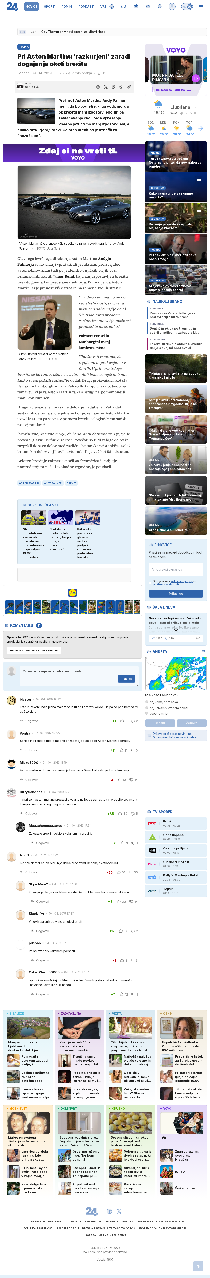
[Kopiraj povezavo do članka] (129, 87)
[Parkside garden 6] (46, 607)
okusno (118, 1108)
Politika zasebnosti (39, 1228)
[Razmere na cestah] (148, 6)
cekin (167, 1013)
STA (27, 86)
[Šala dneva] (197, 638)
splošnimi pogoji (182, 581)
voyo (167, 1108)
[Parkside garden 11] (92, 607)
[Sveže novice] (22, 32)
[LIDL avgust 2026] (72, 592)
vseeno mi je (159, 714)
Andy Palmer (53, 483)
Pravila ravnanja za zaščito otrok (108, 1228)
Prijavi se (126, 678)
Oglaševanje (35, 1221)
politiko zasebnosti (166, 584)
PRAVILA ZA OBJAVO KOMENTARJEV (34, 650)
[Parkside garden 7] (55, 607)
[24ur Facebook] (109, 1211)
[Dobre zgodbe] (112, 6)
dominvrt (69, 1108)
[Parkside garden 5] (37, 607)
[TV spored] (136, 6)
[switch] (187, 6)
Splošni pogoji (68, 1228)
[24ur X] (119, 1211)
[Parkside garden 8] (64, 607)
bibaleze (16, 1013)
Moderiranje (108, 1221)
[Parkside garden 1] (138, 607)
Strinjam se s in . (174, 582)
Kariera (90, 1221)
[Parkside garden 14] (119, 607)
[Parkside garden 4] (28, 607)
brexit (71, 483)
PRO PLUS (75, 1221)
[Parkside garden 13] (110, 607)
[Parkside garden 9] (74, 607)
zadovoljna (71, 1013)
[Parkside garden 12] (101, 607)
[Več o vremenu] (201, 128)
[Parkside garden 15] (129, 607)
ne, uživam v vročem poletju (169, 708)
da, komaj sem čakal (164, 702)
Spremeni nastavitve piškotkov (161, 1221)
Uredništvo (56, 1221)
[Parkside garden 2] (9, 607)
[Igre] (124, 6)
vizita (117, 1013)
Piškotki (128, 1221)
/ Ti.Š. (35, 86)
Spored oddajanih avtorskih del (162, 1228)
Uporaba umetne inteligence (105, 1235)
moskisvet (18, 1108)
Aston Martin (29, 483)
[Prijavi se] (172, 6)
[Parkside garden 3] (19, 607)
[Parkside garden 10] (83, 607)
